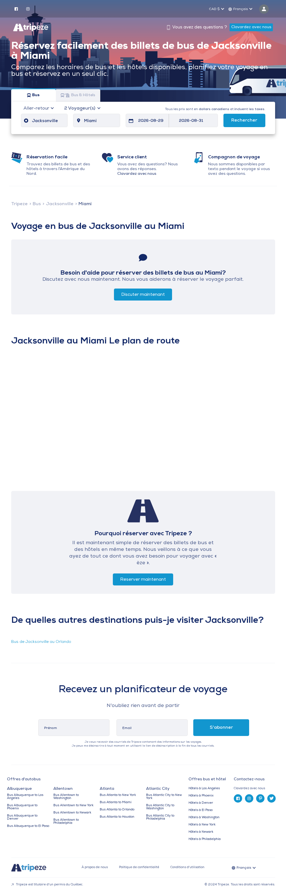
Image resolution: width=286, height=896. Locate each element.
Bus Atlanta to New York (118, 795)
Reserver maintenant (143, 579)
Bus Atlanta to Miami (116, 802)
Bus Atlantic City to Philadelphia (160, 817)
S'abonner (221, 727)
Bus (36, 95)
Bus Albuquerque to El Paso (28, 826)
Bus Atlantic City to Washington (160, 807)
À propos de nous (95, 867)
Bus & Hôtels (83, 95)
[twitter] (271, 798)
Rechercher (244, 120)
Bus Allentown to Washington (66, 797)
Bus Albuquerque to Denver (22, 817)
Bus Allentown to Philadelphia (66, 821)
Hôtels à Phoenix (201, 795)
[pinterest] (260, 798)
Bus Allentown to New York (73, 805)
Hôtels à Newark (201, 832)
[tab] (256, 788)
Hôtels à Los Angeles (204, 788)
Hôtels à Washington (204, 817)
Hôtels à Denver (201, 803)
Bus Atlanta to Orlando (117, 809)
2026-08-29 (150, 121)
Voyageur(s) (80, 108)
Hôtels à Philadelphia (205, 839)
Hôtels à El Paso (201, 810)
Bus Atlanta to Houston (117, 816)
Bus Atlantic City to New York (164, 797)
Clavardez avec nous (251, 27)
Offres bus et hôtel (207, 779)
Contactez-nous (249, 779)
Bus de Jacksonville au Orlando (41, 642)
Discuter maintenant (143, 294)
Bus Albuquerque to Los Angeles (25, 797)
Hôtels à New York (202, 824)
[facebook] (16, 8)
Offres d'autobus (23, 779)
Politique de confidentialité (139, 867)
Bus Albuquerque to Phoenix (22, 807)
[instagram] (28, 8)
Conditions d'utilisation (187, 867)
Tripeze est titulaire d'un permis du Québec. (49, 884)
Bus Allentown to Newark (72, 812)
